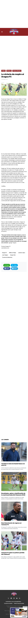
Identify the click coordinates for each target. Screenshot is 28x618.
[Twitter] (8, 598)
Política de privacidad (19, 603)
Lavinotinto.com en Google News (13, 601)
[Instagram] (14, 598)
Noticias (9, 70)
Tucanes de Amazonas (7, 257)
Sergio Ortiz (12, 255)
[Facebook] (11, 598)
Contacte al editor (8, 603)
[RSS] (20, 598)
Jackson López (21, 252)
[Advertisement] (14, 14)
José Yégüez (5, 255)
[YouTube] (17, 598)
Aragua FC (4, 252)
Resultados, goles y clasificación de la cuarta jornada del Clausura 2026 (13, 494)
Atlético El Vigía (12, 252)
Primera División (17, 70)
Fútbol (3, 70)
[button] (2, 32)
